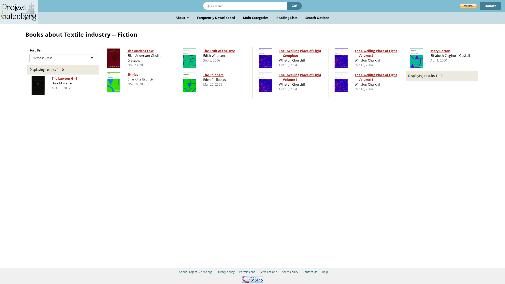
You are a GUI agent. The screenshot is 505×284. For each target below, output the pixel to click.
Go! (294, 5)
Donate (490, 6)
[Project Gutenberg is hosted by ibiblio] (252, 281)
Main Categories (256, 18)
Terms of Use (268, 272)
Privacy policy (226, 272)
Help (325, 272)
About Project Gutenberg (195, 272)
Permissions (247, 272)
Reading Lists (286, 18)
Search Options (317, 18)
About (182, 18)
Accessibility (290, 272)
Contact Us (310, 272)
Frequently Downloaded (216, 18)
